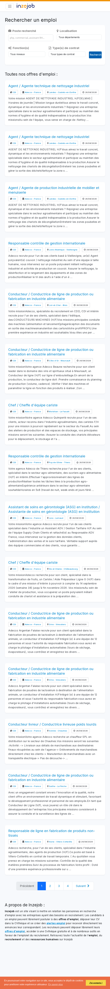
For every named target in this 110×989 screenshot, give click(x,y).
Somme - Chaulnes (58, 731)
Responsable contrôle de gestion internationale (46, 243)
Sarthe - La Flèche (57, 786)
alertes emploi (56, 923)
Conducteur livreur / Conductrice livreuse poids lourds (52, 724)
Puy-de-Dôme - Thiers (59, 462)
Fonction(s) (20, 48)
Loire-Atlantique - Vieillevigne (63, 250)
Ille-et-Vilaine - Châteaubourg (63, 569)
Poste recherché (24, 31)
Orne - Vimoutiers (57, 624)
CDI (14, 92)
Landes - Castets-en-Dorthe (62, 92)
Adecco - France (32, 92)
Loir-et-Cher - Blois (58, 305)
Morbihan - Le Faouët (59, 411)
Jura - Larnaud (56, 518)
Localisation (68, 31)
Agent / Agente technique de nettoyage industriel (48, 86)
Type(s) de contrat (65, 48)
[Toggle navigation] (10, 6)
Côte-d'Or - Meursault (59, 360)
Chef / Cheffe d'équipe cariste (33, 405)
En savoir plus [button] (55, 984)
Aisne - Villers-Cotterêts (60, 842)
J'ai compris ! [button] (95, 983)
